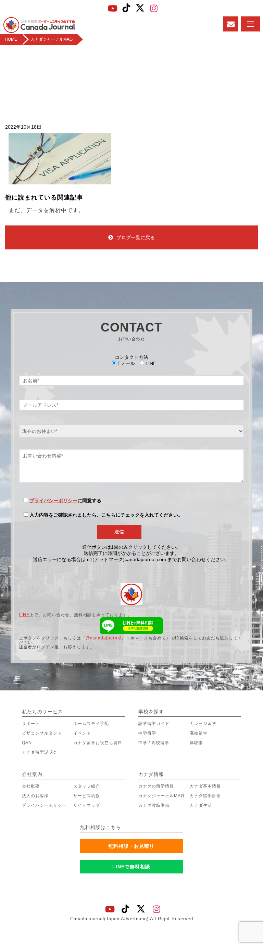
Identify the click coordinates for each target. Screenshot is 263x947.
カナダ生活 (201, 805)
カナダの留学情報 (156, 786)
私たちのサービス (42, 711)
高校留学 (199, 733)
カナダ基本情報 (205, 786)
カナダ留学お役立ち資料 (97, 743)
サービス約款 (86, 796)
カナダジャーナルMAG (161, 796)
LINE (24, 614)
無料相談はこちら (100, 827)
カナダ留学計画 (205, 796)
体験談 (196, 743)
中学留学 (147, 733)
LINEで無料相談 (131, 866)
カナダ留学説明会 (40, 752)
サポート (31, 724)
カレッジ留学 (203, 724)
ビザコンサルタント (42, 733)
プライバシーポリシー (53, 500)
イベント (82, 733)
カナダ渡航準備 (154, 805)
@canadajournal (104, 638)
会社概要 (31, 786)
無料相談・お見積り (131, 846)
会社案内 (32, 774)
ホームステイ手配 (91, 724)
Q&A (27, 743)
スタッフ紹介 (86, 786)
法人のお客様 (35, 796)
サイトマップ (86, 805)
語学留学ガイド (154, 724)
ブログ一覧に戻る (135, 237)
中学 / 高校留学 (153, 743)
